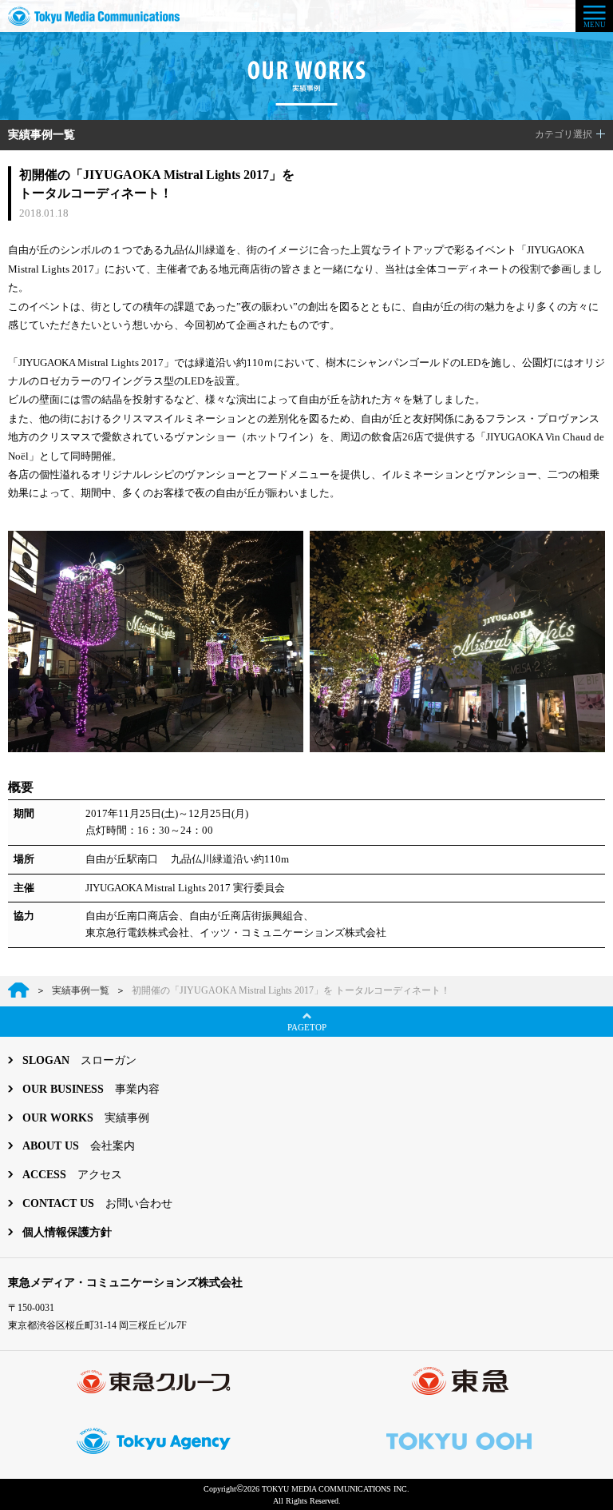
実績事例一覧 (41, 135)
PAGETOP (306, 1027)
